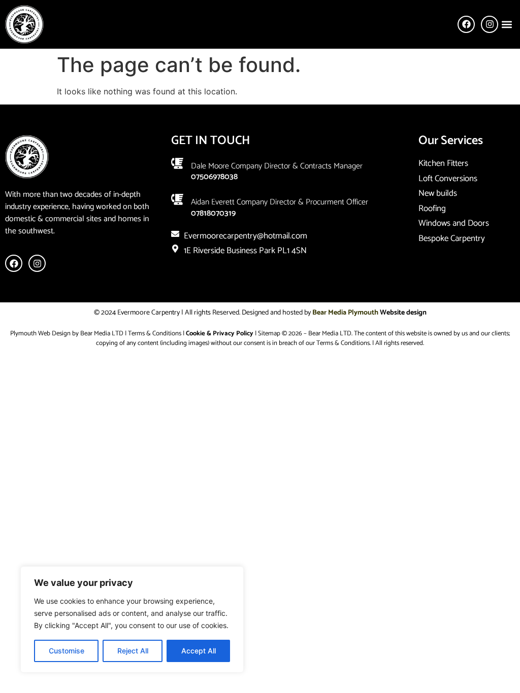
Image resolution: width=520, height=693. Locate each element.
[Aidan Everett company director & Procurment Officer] (177, 199)
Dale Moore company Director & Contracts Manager (277, 166)
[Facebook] (466, 24)
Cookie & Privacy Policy (219, 333)
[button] (506, 24)
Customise (66, 650)
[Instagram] (489, 24)
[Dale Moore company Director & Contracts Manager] (177, 163)
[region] (132, 619)
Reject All (132, 650)
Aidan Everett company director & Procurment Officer (279, 202)
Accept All (198, 650)
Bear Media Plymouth (345, 313)
